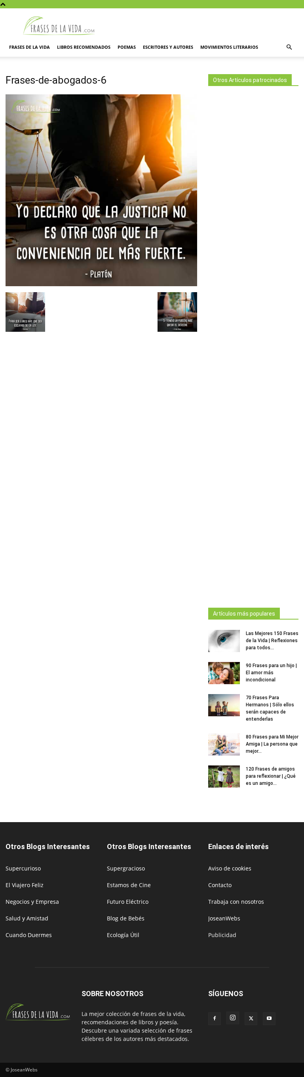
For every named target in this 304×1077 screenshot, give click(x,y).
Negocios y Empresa (32, 901)
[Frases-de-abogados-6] (101, 284)
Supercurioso (23, 868)
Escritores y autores (168, 47)
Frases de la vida (29, 47)
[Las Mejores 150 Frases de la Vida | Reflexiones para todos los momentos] (224, 641)
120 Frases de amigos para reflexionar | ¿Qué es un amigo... (271, 776)
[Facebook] (214, 1018)
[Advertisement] (253, 344)
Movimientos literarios (229, 47)
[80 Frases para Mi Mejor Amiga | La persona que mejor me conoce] (224, 744)
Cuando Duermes (29, 935)
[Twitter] (251, 1018)
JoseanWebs (224, 918)
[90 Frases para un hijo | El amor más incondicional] (224, 673)
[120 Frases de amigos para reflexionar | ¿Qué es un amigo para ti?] (224, 776)
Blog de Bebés (125, 918)
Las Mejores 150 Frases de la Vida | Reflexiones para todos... (272, 640)
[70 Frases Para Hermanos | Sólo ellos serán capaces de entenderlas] (224, 705)
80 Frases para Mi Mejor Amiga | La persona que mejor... (272, 744)
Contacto (220, 885)
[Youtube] (269, 1018)
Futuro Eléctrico (127, 901)
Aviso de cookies (229, 868)
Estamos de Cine (129, 885)
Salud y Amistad (27, 918)
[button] (288, 47)
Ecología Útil (123, 935)
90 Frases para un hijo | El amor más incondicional (271, 673)
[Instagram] (232, 1018)
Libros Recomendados (83, 47)
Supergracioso (126, 868)
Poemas (127, 47)
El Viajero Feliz (25, 885)
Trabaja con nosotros (236, 901)
